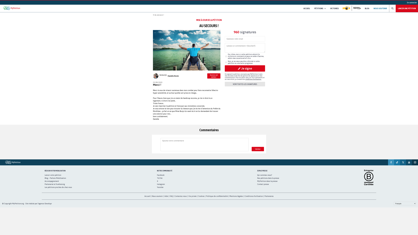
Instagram (161, 184)
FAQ (171, 196)
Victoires (334, 8)
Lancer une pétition (407, 8)
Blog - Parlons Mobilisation (55, 178)
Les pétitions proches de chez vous (58, 187)
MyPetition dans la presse (267, 181)
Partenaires (269, 196)
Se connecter (412, 2)
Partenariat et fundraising (55, 184)
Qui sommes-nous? (264, 175)
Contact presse (263, 184)
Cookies (201, 196)
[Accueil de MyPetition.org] (12, 8)
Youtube (160, 187)
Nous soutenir (380, 8)
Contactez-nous (180, 196)
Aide (166, 196)
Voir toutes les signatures (245, 84)
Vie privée (192, 196)
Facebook (160, 175)
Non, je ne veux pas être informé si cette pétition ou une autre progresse (244, 62)
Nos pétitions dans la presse (268, 178)
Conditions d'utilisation (254, 196)
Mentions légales (236, 196)
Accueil (306, 8)
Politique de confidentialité (217, 196)
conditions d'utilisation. (253, 79)
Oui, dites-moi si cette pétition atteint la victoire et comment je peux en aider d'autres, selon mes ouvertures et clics (246, 56)
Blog (367, 8)
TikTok (160, 178)
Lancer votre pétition (53, 175)
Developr (48, 204)
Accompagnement (52, 181)
